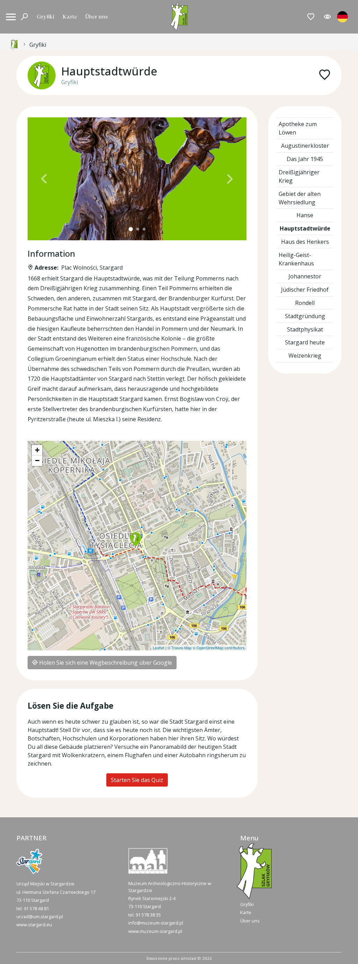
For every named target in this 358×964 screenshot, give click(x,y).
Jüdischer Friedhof (305, 289)
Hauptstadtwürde (305, 228)
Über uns (96, 16)
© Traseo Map (179, 647)
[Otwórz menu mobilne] (11, 17)
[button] (44, 178)
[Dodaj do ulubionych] (324, 75)
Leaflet (158, 647)
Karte (70, 16)
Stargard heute (305, 342)
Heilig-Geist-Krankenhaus (296, 259)
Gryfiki (45, 16)
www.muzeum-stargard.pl (155, 931)
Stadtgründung (305, 316)
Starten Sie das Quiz (137, 780)
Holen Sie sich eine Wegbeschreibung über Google (105, 662)
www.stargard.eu (34, 924)
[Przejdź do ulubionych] (311, 17)
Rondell (305, 303)
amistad (188, 958)
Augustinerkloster (305, 145)
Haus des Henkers (305, 242)
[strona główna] (14, 44)
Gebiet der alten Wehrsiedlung (300, 198)
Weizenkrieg (304, 355)
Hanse (304, 215)
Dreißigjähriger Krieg (299, 176)
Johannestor (304, 276)
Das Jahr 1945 (305, 159)
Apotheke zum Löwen (298, 128)
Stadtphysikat (305, 329)
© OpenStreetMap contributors (219, 647)
